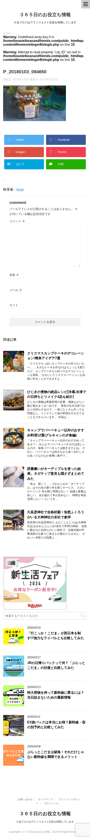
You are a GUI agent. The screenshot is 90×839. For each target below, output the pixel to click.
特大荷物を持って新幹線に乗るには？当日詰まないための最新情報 (55, 695)
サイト (13, 305)
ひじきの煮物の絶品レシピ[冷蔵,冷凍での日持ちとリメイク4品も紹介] (56, 394)
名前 (14, 275)
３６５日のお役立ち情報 (45, 14)
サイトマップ (45, 799)
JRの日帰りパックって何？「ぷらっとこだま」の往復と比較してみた (56, 665)
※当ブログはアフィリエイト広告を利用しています (45, 821)
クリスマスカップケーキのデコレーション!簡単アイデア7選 (55, 355)
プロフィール (51, 803)
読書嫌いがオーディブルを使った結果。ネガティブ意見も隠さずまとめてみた (55, 473)
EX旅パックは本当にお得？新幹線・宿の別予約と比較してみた (56, 724)
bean (20, 189)
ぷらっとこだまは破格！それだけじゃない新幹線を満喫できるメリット (55, 754)
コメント (17, 221)
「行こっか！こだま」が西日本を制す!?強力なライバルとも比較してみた (55, 635)
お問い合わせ (25, 799)
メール (15, 290)
